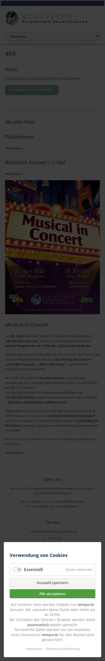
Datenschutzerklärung (63, 648)
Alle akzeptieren (52, 594)
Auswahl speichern (52, 583)
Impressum (34, 648)
